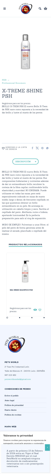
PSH (4, 80)
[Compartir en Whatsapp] (46, 148)
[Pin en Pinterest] (41, 148)
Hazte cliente (10, 410)
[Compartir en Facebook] (31, 148)
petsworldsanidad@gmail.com (18, 379)
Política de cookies (13, 415)
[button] (4, 8)
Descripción (23, 161)
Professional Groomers (14, 83)
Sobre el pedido (12, 395)
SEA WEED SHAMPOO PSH (21, 290)
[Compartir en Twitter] (36, 148)
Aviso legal (9, 400)
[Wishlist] (40, 309)
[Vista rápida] (35, 309)
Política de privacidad (14, 405)
